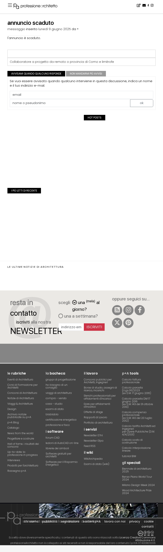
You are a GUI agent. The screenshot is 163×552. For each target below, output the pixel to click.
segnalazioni (70, 521)
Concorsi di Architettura (22, 393)
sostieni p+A (92, 521)
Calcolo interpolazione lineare (136, 449)
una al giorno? (86, 305)
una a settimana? (80, 316)
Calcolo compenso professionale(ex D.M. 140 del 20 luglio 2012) (137, 416)
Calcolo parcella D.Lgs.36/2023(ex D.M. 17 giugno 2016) (136, 390)
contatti (148, 526)
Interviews (13, 460)
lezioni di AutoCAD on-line (62, 443)
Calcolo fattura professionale (131, 381)
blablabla (52, 414)
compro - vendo (56, 398)
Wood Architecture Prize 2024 (137, 492)
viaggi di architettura (59, 393)
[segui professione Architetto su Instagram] (128, 310)
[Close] (2, 550)
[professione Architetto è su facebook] (140, 310)
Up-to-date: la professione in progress (22, 453)
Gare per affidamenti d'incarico (97, 405)
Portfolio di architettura (98, 422)
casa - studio (54, 404)
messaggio (16, 29)
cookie (149, 521)
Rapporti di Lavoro (95, 417)
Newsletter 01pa (93, 440)
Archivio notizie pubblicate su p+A (19, 416)
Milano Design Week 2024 (138, 485)
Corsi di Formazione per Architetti (22, 386)
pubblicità (49, 521)
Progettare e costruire (20, 438)
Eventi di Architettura (20, 379)
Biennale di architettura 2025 (136, 470)
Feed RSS (90, 446)
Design (11, 409)
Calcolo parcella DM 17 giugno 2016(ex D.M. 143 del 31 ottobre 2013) (137, 403)
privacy (134, 521)
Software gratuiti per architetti (58, 455)
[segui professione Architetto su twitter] (117, 323)
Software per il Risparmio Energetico (62, 463)
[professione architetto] (38, 7)
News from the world (20, 433)
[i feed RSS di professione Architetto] (117, 310)
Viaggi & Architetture (20, 404)
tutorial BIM (129, 456)
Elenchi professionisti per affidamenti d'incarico (100, 397)
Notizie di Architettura (20, 398)
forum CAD (53, 437)
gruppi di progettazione (61, 379)
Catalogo (13, 427)
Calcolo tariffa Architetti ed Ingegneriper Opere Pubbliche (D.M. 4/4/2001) (138, 430)
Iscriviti (94, 327)
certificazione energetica (61, 419)
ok (141, 103)
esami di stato (55, 409)
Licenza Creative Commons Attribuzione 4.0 (137, 539)
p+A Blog (13, 422)
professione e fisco (58, 425)
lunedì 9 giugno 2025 (54, 29)
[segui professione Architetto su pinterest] (128, 323)
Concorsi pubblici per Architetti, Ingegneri (98, 381)
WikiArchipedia (93, 458)
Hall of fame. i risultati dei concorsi (23, 445)
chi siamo (31, 521)
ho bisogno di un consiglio (56, 386)
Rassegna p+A (16, 471)
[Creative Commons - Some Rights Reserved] (81, 533)
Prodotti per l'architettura (22, 465)
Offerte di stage (93, 412)
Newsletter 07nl (93, 435)
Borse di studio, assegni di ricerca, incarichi (100, 389)
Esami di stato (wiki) (96, 464)
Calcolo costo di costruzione (132, 441)
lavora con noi (114, 521)
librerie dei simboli (57, 448)
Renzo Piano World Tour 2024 (137, 478)
